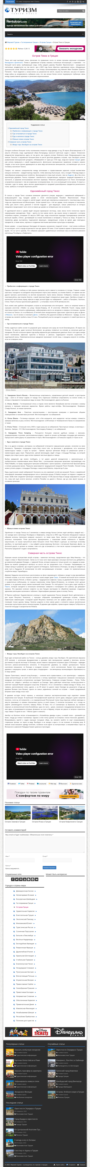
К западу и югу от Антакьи (24, 1140)
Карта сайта (60, 1165)
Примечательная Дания (25, 1004)
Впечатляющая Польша (25, 976)
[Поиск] (83, 11)
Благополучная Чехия (24, 964)
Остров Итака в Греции (41, 822)
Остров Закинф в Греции (15, 822)
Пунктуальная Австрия (25, 972)
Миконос (9, 315)
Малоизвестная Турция (66, 1055)
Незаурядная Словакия (25, 968)
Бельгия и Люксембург (24, 935)
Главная (82, 1165)
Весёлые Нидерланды (24, 939)
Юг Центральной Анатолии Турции (28, 1130)
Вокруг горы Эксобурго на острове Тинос (26, 144)
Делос (35, 315)
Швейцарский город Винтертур (68, 1081)
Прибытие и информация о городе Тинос (26, 131)
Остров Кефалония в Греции (71, 822)
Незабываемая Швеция (25, 1012)
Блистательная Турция (25, 915)
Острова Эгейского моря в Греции (70, 1092)
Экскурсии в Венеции (23, 1092)
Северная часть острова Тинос (19, 142)
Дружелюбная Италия (24, 952)
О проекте (72, 1165)
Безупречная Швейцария (25, 899)
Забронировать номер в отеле (26, 1081)
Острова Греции (45, 42)
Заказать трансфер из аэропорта (27, 1071)
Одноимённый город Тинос (18, 128)
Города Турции (21, 1124)
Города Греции (63, 1076)
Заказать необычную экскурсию (27, 1050)
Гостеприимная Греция (29, 42)
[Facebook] (67, 2)
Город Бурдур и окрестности (26, 1119)
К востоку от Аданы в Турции (26, 1151)
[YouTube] (75, 2)
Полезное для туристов (25, 1021)
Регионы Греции (63, 1097)
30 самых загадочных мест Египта (27, 1)
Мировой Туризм (13, 42)
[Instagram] (80, 2)
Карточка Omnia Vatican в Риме (27, 1060)
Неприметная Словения (25, 996)
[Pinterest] (73, 2)
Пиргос (7, 586)
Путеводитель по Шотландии (68, 1066)
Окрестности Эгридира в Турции (69, 1050)
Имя (7, 856)
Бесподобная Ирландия (25, 944)
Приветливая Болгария (25, 992)
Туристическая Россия (24, 927)
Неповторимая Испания (25, 895)
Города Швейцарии (65, 1087)
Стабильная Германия (24, 960)
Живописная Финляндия (25, 1008)
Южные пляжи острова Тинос (22, 139)
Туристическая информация (26, 1055)
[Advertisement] (65, 900)
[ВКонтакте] (83, 2)
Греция (77, 160)
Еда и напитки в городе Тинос (22, 136)
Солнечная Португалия (25, 931)
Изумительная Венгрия (25, 980)
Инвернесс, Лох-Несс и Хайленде (70, 1060)
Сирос (56, 577)
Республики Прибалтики (25, 1016)
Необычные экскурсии (24, 1097)
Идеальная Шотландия (25, 956)
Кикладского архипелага (14, 62)
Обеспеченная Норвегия (25, 1000)
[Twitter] (70, 2)
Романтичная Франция (24, 948)
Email (45, 856)
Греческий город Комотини (67, 1071)
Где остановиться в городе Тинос (23, 134)
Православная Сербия (24, 984)
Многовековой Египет (24, 923)
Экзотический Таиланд (24, 919)
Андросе (71, 175)
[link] (18, 819)
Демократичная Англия (24, 891)
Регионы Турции (22, 1135)
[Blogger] (78, 2)
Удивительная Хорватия (25, 911)
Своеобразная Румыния (25, 988)
